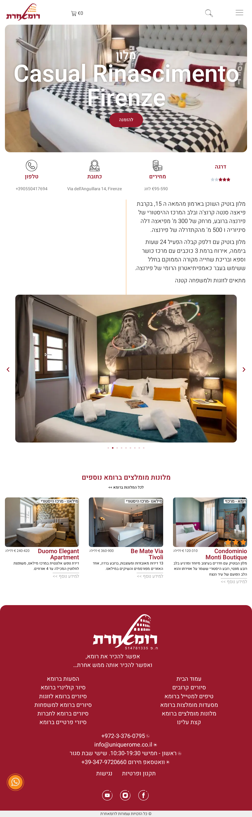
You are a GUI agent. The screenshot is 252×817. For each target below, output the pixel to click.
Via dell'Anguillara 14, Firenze (94, 189)
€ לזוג (149, 189)
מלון (126, 55)
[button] (8, 369)
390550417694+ (31, 189)
